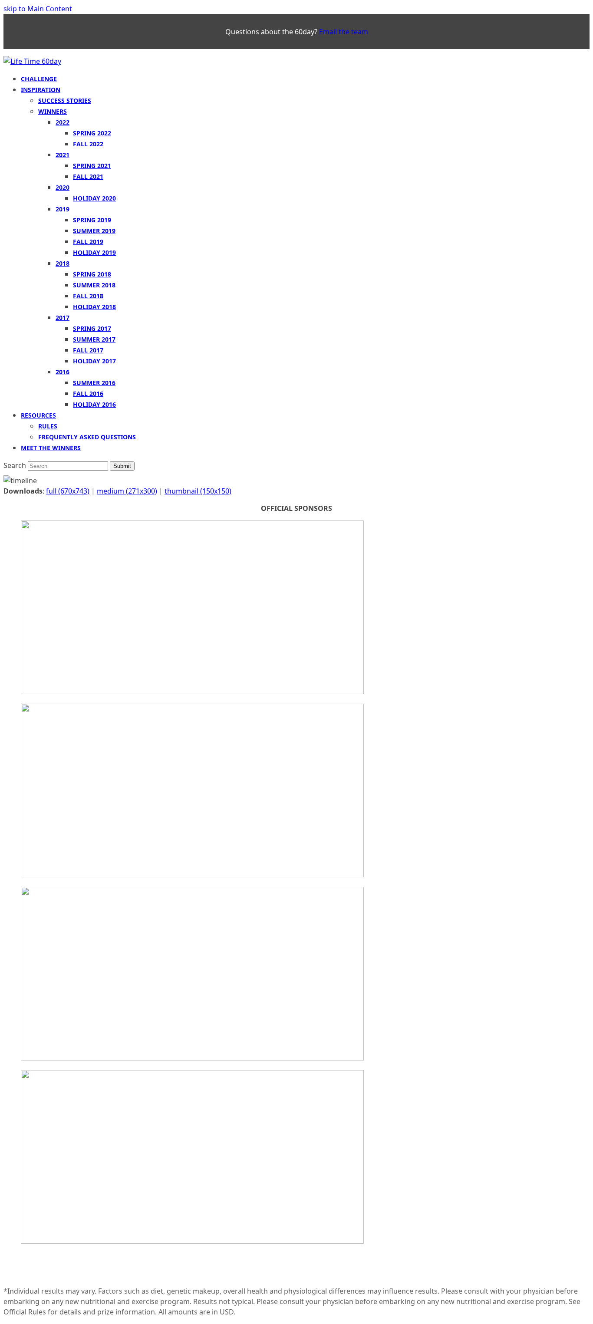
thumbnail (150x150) (198, 491)
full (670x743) (67, 491)
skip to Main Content (37, 8)
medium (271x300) (127, 491)
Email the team (343, 31)
